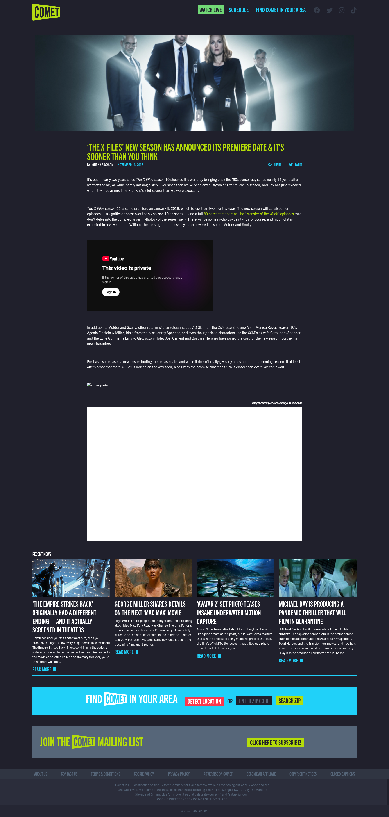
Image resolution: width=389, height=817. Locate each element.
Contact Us (69, 773)
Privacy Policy (179, 773)
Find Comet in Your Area (281, 9)
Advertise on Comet (218, 773)
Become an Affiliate (261, 773)
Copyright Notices (303, 773)
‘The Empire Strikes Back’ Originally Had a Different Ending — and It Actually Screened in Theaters (64, 616)
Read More (42, 669)
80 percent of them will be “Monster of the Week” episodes (249, 213)
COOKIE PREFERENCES (173, 799)
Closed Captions (342, 773)
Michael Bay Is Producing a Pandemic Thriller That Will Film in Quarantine (312, 612)
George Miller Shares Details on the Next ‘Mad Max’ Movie (150, 607)
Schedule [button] (239, 9)
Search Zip (290, 700)
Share (277, 164)
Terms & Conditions (105, 773)
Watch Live (210, 9)
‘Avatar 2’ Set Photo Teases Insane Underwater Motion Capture (229, 612)
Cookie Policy (144, 773)
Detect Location (204, 701)
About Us (40, 773)
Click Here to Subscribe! (275, 742)
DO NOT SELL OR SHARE (210, 799)
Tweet (298, 164)
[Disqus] (194, 473)
